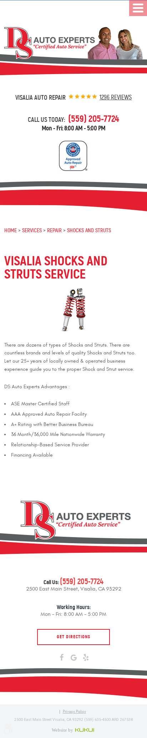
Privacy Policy (74, 712)
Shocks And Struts (89, 230)
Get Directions (73, 637)
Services (32, 230)
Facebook (61, 658)
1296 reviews (116, 97)
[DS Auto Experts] (73, 43)
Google (73, 658)
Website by (74, 729)
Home (10, 230)
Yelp (86, 658)
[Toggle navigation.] (138, 8)
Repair (54, 230)
